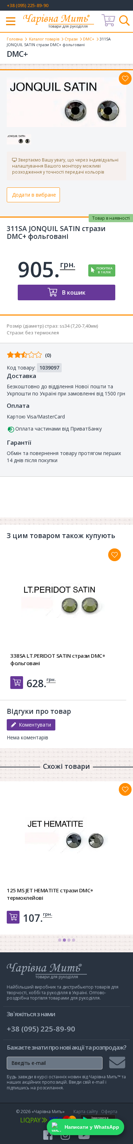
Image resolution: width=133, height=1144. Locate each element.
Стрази (71, 39)
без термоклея (42, 332)
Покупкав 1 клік (104, 270)
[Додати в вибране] (125, 78)
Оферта (109, 1112)
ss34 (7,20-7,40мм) (79, 326)
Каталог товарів (44, 39)
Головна (15, 39)
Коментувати (33, 724)
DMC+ (88, 39)
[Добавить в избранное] (114, 554)
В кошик (73, 292)
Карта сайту (85, 1112)
